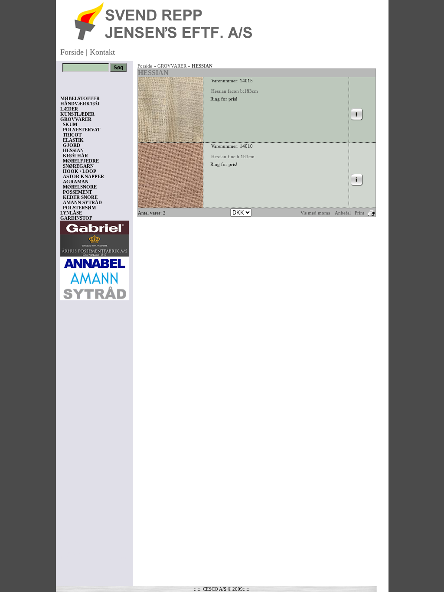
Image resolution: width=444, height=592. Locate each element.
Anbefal (343, 212)
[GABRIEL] (94, 225)
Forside (72, 52)
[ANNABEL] (94, 261)
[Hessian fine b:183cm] (170, 205)
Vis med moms (315, 212)
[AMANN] (94, 283)
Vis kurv (72, 540)
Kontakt (102, 52)
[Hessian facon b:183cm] (170, 140)
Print (359, 212)
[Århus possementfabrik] (94, 244)
